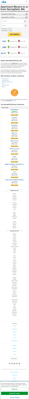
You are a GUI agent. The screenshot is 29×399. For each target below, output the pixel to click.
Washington (14, 310)
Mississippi (14, 271)
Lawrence (14, 207)
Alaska (14, 235)
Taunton (14, 224)
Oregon (14, 293)
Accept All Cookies (14, 393)
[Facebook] (10, 364)
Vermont (14, 307)
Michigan (14, 268)
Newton (14, 218)
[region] (14, 390)
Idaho (14, 252)
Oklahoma (14, 291)
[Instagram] (12, 364)
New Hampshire (14, 280)
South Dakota (14, 301)
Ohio (14, 290)
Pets (2, 83)
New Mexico (14, 284)
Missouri (14, 273)
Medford (14, 215)
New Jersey (14, 282)
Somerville (14, 222)
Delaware (14, 244)
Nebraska (14, 277)
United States (4, 29)
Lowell (14, 209)
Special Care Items (5, 85)
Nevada (14, 279)
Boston (14, 193)
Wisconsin (14, 313)
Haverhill (14, 206)
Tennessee (14, 302)
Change (10, 29)
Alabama (14, 233)
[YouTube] (17, 364)
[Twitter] (14, 364)
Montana (14, 274)
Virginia (14, 309)
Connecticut (14, 243)
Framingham (14, 204)
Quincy (14, 221)
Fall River (14, 202)
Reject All (14, 389)
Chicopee (14, 199)
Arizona (14, 237)
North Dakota (14, 288)
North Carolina (14, 287)
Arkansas (14, 238)
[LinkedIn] (19, 364)
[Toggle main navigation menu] (27, 2)
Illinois (14, 255)
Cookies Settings (14, 397)
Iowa (14, 258)
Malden (14, 213)
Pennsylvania (14, 295)
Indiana (14, 257)
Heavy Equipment (5, 78)
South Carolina (14, 299)
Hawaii (14, 251)
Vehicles (3, 86)
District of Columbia (14, 246)
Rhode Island (14, 296)
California (14, 240)
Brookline (14, 196)
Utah (14, 305)
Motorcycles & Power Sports (7, 81)
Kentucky (14, 262)
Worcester (14, 227)
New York (14, 285)
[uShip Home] (4, 2)
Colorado (14, 241)
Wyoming (14, 315)
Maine (14, 265)
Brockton (14, 195)
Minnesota (15, 270)
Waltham (14, 226)
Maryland (14, 266)
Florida (14, 248)
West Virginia (14, 312)
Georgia (14, 249)
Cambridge (14, 198)
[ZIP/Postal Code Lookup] (25, 21)
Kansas (14, 260)
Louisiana (14, 263)
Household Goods (5, 80)
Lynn (14, 212)
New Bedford (14, 216)
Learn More (14, 100)
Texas (14, 304)
